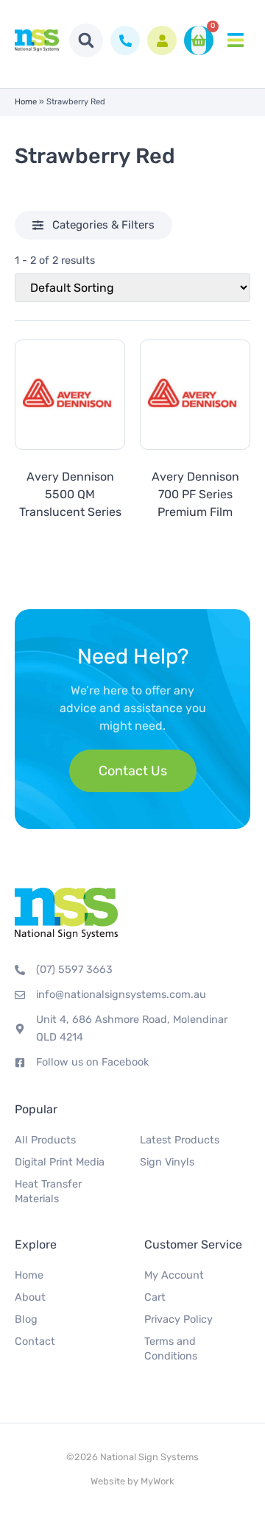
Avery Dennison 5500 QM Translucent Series (70, 494)
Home (26, 102)
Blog (26, 1319)
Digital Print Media (60, 1162)
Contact (35, 1341)
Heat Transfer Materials (48, 1191)
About (30, 1297)
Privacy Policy (178, 1319)
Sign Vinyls (167, 1162)
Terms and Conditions (170, 1348)
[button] (86, 40)
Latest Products (179, 1140)
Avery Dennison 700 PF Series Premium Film (195, 494)
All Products (45, 1140)
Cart (155, 1297)
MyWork (157, 1481)
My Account (174, 1275)
